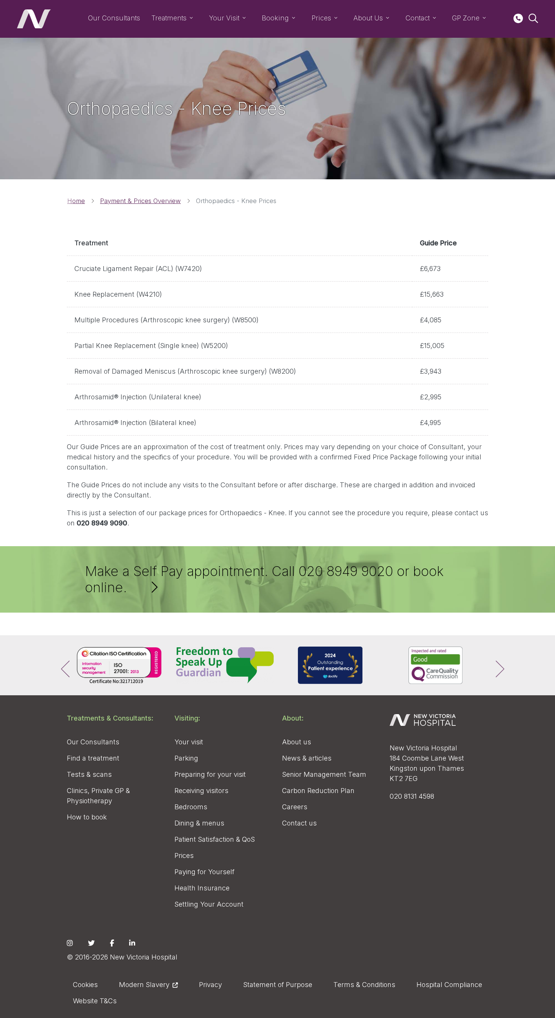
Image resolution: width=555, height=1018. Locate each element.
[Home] (34, 18)
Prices (321, 18)
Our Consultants (114, 18)
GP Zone (465, 18)
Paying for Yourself (204, 872)
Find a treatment (93, 758)
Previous (61, 665)
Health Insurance (202, 888)
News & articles (306, 758)
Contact (417, 18)
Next (494, 665)
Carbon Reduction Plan (318, 791)
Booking (275, 18)
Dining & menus (199, 823)
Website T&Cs (95, 1001)
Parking (186, 758)
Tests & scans (89, 774)
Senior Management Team (324, 774)
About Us (368, 18)
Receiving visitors (201, 791)
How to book (87, 817)
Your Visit (224, 18)
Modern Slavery (144, 985)
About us (296, 742)
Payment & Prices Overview (140, 201)
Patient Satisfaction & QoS (214, 839)
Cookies (85, 985)
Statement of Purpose (277, 985)
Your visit (188, 742)
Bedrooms (190, 807)
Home (76, 201)
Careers (294, 807)
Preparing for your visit (210, 774)
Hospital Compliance (449, 985)
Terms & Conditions (364, 985)
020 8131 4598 (412, 796)
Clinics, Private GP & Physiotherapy (98, 796)
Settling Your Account (209, 904)
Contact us (299, 823)
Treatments (169, 18)
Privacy (210, 985)
